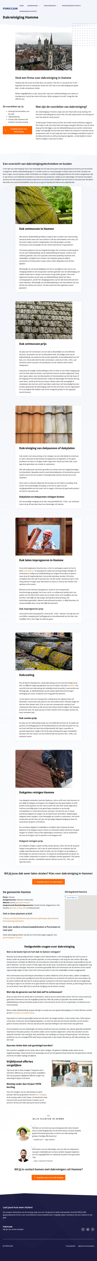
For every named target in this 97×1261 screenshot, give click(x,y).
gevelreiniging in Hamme (12, 937)
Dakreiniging (32, 6)
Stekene (20, 921)
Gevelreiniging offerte (71, 6)
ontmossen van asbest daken (23, 1013)
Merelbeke (53, 918)
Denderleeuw (33, 918)
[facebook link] (92, 1229)
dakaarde (71, 685)
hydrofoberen (29, 571)
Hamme (24, 918)
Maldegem (44, 918)
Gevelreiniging (50, 6)
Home (22, 6)
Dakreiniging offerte (28, 11)
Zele (25, 908)
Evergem (12, 921)
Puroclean (10, 8)
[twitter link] (87, 1229)
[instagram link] (82, 1229)
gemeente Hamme (22, 902)
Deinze (5, 921)
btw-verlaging (41, 1095)
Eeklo (5, 918)
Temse (19, 908)
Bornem (13, 908)
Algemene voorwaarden (86, 1246)
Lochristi (11, 918)
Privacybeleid (70, 1246)
